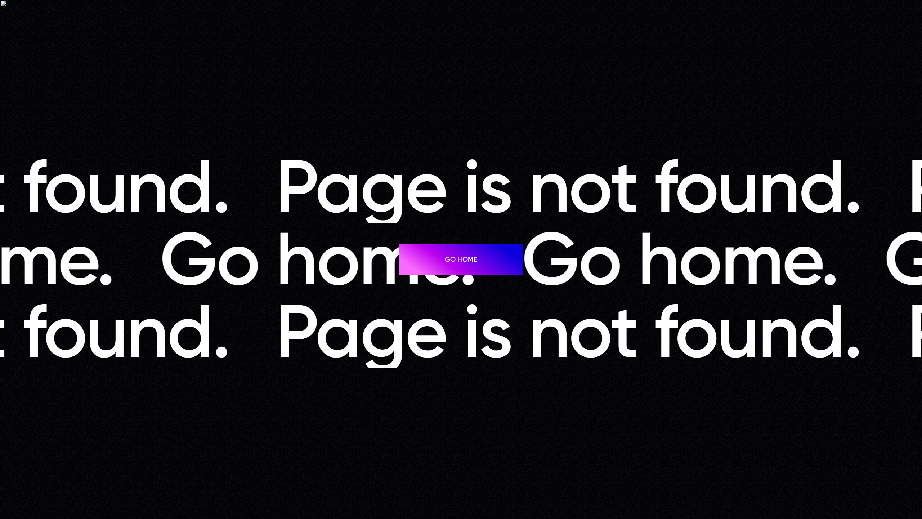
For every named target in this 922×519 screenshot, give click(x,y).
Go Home (461, 259)
